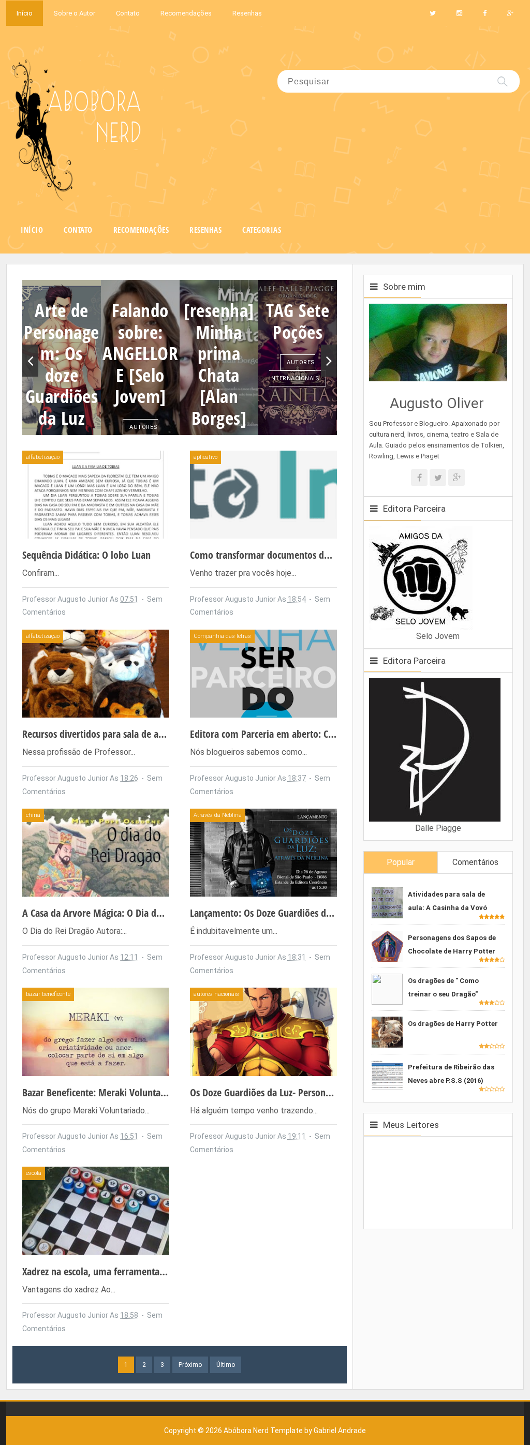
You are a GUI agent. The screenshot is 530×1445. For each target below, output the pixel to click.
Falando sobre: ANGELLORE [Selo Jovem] (140, 353)
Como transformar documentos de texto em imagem (296, 555)
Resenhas (247, 13)
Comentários (475, 862)
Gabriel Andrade (340, 1430)
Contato (128, 13)
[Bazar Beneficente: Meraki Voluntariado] (95, 1031)
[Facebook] (419, 477)
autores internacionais (294, 370)
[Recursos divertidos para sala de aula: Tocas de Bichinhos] (95, 673)
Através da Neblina (218, 815)
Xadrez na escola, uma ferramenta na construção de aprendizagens (156, 1271)
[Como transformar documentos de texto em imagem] (263, 494)
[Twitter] (438, 477)
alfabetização (43, 457)
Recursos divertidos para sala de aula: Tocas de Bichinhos (136, 734)
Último (225, 1364)
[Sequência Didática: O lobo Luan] (95, 494)
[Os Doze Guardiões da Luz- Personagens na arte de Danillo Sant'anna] (263, 1031)
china (33, 815)
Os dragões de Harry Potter (453, 1023)
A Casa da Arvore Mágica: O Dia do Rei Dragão (115, 913)
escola (33, 1173)
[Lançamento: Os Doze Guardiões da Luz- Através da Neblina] (263, 852)
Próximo (190, 1364)
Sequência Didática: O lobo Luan (86, 555)
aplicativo (205, 457)
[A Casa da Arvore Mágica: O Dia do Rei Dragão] (95, 852)
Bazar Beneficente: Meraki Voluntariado (102, 1092)
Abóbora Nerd (246, 1430)
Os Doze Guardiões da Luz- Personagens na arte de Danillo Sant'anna (327, 1092)
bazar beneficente (48, 994)
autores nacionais (139, 435)
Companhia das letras (222, 636)
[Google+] (456, 477)
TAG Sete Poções (297, 321)
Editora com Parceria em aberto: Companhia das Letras (300, 734)
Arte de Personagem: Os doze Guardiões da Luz (61, 363)
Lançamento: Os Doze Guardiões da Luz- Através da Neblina (309, 913)
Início (25, 13)
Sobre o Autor (74, 13)
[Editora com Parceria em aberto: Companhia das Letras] (263, 673)
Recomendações (186, 13)
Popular (401, 862)
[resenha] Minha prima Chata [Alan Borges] (219, 363)
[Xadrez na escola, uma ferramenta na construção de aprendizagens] (95, 1210)
